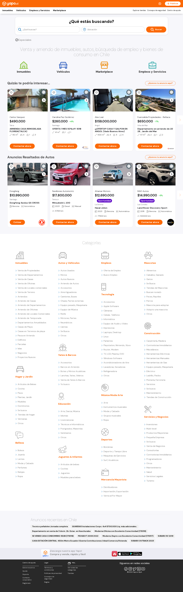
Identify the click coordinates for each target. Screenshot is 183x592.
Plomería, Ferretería (155, 380)
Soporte (26, 574)
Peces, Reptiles (153, 296)
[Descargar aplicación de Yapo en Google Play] (136, 554)
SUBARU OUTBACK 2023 (142, 541)
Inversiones (151, 424)
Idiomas (64, 415)
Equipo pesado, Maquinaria (74, 305)
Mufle (63, 313)
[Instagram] (130, 569)
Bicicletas (108, 447)
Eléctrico (150, 371)
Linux (106, 336)
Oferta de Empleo (112, 270)
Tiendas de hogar (26, 414)
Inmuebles (7, 10)
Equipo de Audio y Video (116, 323)
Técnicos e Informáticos (72, 424)
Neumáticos (66, 322)
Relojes (21, 472)
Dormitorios (23, 406)
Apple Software (111, 306)
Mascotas (150, 263)
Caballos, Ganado (155, 275)
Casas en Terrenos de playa (31, 331)
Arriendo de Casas (27, 300)
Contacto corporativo (27, 579)
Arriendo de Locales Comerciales (34, 313)
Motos (64, 275)
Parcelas (22, 344)
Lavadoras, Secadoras (114, 367)
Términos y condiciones (49, 569)
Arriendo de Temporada (29, 318)
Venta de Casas (25, 279)
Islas (20, 348)
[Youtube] (143, 569)
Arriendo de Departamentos (32, 305)
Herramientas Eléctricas (158, 353)
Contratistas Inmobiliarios (159, 345)
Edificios (22, 339)
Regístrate (26, 583)
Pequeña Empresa (155, 437)
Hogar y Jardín (24, 376)
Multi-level (151, 428)
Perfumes (22, 467)
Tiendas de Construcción (158, 397)
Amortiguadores (69, 292)
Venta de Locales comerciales (32, 287)
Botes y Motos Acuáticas (73, 371)
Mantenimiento (153, 393)
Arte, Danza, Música (70, 411)
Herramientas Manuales (157, 358)
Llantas (64, 326)
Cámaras (108, 310)
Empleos (106, 263)
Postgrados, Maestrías (72, 428)
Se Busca (65, 331)
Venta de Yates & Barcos (73, 380)
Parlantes (108, 340)
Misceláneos (152, 349)
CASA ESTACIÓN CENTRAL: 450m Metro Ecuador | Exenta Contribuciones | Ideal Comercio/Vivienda (79, 541)
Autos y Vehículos (69, 263)
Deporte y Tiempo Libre (115, 451)
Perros (149, 300)
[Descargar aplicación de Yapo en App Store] (124, 554)
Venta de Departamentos (30, 275)
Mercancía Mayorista (113, 479)
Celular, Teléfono (112, 315)
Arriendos (22, 296)
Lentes (21, 459)
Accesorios (66, 287)
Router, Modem (111, 349)
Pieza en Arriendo (26, 335)
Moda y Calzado (26, 463)
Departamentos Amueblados (32, 322)
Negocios (22, 353)
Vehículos (21, 10)
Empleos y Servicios (39, 10)
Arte (106, 402)
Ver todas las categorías (73, 569)
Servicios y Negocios (156, 416)
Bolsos (21, 450)
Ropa (20, 476)
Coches (64, 468)
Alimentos (151, 270)
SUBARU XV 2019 (165, 536)
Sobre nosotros (29, 568)
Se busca (22, 410)
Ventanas (22, 419)
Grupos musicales (112, 415)
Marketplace (59, 10)
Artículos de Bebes (27, 384)
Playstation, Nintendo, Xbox (117, 345)
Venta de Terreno (26, 292)
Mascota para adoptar (157, 305)
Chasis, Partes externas (72, 300)
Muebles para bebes (71, 477)
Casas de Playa (25, 326)
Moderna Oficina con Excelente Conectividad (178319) (120, 531)
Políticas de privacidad (53, 573)
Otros (20, 423)
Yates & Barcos (67, 355)
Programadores (154, 459)
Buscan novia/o (153, 292)
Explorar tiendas (139, 10)
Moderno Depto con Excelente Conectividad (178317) (128, 536)
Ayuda (25, 571)
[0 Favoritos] (96, 92)
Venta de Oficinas (26, 283)
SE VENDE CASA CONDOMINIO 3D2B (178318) (53, 536)
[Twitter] (134, 569)
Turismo (150, 480)
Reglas (46, 582)
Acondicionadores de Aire (116, 362)
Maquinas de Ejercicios (115, 455)
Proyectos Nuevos (27, 357)
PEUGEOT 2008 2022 (88, 536)
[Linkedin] (139, 569)
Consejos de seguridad (156, 10)
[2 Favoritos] (11, 166)
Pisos (20, 393)
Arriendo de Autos (70, 283)
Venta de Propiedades (29, 270)
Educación (64, 403)
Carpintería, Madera (156, 340)
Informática (109, 319)
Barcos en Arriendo (70, 367)
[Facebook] (126, 569)
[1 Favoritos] (139, 92)
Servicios (150, 384)
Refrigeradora (110, 371)
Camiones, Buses (69, 296)
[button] (44, 100)
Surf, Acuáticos (111, 460)
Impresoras (109, 328)
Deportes (106, 439)
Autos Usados (67, 270)
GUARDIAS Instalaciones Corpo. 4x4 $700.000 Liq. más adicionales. (104, 526)
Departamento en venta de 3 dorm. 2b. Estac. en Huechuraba (61, 531)
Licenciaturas (67, 420)
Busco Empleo (110, 275)
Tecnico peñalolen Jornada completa (50, 526)
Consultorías (152, 450)
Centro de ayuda (174, 10)
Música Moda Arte (112, 395)
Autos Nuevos (67, 279)
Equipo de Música (69, 309)
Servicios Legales (154, 476)
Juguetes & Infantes (70, 456)
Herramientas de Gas (156, 362)
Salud (149, 472)
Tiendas (71, 573)
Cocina (21, 388)
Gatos (149, 279)
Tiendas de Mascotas (157, 287)
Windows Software (113, 358)
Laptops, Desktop (112, 332)
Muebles (22, 401)
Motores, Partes (68, 318)
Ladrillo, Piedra (153, 375)
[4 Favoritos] (11, 92)
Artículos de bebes (70, 464)
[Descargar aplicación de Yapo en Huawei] (114, 554)
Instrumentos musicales (115, 407)
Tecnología (107, 294)
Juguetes (65, 473)
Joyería (21, 454)
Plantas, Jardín (25, 397)
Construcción (152, 333)
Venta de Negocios (155, 446)
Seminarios (66, 433)
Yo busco (65, 384)
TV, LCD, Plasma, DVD (114, 353)
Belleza (19, 442)
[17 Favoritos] (53, 92)
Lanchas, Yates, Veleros (72, 375)
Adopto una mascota (157, 309)
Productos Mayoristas (157, 433)
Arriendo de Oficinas (28, 309)
